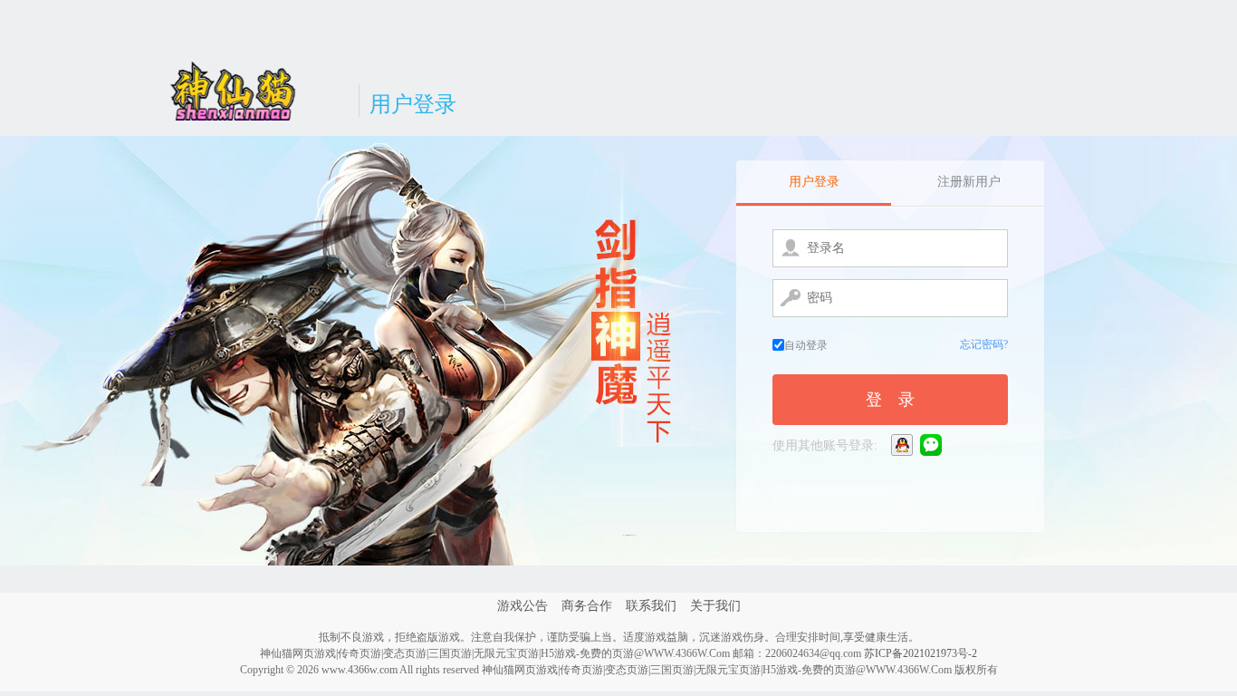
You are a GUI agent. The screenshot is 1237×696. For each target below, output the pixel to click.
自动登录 (806, 345)
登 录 (890, 400)
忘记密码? (984, 344)
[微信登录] (932, 444)
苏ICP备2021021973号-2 (920, 653)
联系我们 (651, 606)
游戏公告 (522, 606)
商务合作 (586, 606)
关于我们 (715, 606)
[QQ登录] (903, 444)
